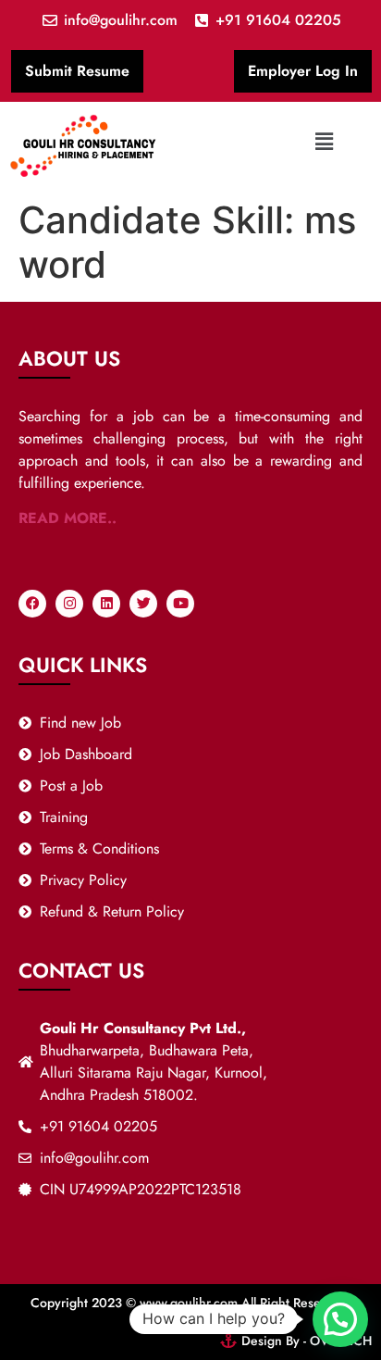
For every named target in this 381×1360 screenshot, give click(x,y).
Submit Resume (77, 70)
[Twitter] (143, 604)
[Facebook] (32, 604)
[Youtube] (180, 604)
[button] (323, 141)
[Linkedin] (106, 604)
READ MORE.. (67, 518)
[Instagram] (69, 604)
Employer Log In (303, 70)
